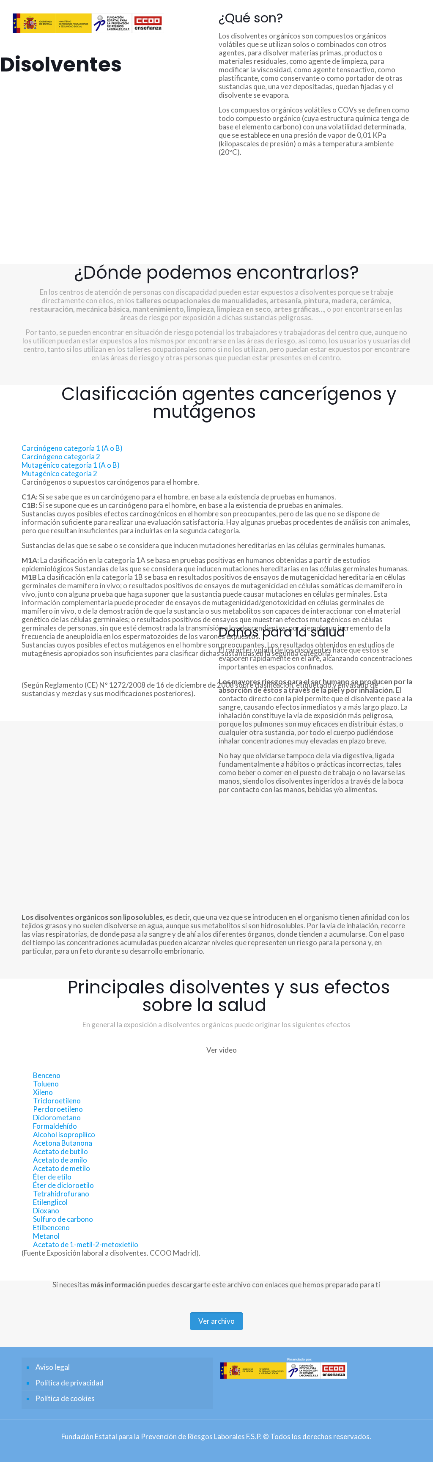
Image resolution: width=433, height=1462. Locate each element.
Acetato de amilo (60, 1159)
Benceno (46, 1075)
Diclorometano (57, 1117)
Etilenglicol (50, 1202)
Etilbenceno (51, 1227)
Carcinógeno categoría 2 (61, 456)
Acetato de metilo (61, 1168)
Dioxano (46, 1210)
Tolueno (46, 1083)
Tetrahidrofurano (61, 1193)
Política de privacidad (70, 1382)
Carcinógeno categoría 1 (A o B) (72, 448)
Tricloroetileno (57, 1100)
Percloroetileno (58, 1109)
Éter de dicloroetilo (63, 1185)
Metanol (46, 1236)
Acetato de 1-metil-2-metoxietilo (85, 1244)
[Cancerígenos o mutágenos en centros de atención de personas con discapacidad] (88, 19)
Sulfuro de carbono (63, 1219)
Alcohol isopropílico (64, 1134)
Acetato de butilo (60, 1151)
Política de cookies (65, 1398)
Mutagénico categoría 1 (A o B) (71, 465)
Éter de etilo (52, 1176)
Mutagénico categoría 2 (59, 473)
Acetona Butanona (62, 1142)
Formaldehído (55, 1126)
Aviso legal (53, 1367)
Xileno (43, 1092)
